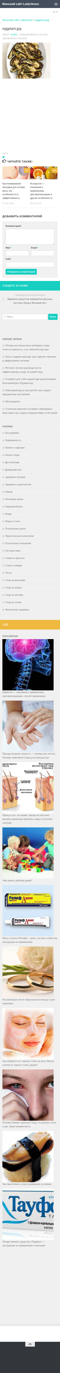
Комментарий (13, 226)
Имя (9, 247)
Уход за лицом (13, 587)
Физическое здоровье (17, 609)
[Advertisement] (30, 112)
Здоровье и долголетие (18, 484)
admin (14, 34)
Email (34, 247)
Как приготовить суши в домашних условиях (27, 1184)
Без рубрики (12, 432)
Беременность (13, 440)
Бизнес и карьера (14, 447)
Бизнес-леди (12, 455)
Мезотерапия (12, 401)
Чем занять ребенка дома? (17, 880)
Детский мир (12, 462)
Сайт (8, 259)
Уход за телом (13, 602)
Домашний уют (13, 469)
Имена (8, 491)
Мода (8, 513)
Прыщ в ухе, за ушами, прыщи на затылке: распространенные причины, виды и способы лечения (27, 819)
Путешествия (12, 550)
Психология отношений (18, 543)
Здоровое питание (15, 477)
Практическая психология (19, 536)
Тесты (8, 572)
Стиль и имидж (13, 565)
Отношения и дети (15, 528)
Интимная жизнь (14, 499)
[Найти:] (24, 317)
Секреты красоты (15, 558)
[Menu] (56, 4)
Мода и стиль (12, 521)
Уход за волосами (15, 580)
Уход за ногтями (14, 594)
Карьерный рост (14, 506)
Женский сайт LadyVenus (20, 4)
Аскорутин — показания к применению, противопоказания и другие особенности (41, 190)
